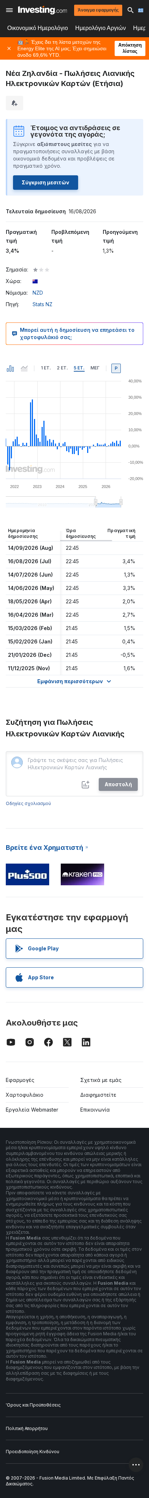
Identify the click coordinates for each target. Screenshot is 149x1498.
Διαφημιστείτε (98, 1095)
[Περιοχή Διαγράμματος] (24, 368)
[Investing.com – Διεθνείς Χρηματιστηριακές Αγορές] (42, 10)
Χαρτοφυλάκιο (24, 1095)
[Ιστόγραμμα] (10, 368)
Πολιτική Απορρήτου (27, 1428)
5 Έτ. (79, 368)
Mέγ (94, 368)
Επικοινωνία (95, 1110)
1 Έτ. (46, 368)
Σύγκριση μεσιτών (45, 182)
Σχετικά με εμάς (101, 1080)
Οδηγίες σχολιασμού (28, 803)
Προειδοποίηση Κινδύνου (32, 1451)
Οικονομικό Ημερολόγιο (37, 28)
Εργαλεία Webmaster (32, 1110)
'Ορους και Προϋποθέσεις (33, 1405)
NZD (38, 293)
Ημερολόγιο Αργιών (100, 28)
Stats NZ (42, 304)
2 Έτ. (62, 368)
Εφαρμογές (20, 1080)
